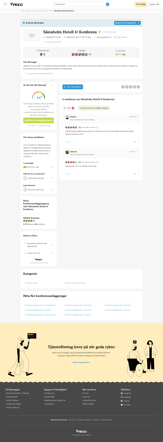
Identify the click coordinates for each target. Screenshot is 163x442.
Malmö (88, 420)
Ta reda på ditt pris (12, 407)
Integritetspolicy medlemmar (55, 400)
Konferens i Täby (31, 283)
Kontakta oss (49, 393)
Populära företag (106, 420)
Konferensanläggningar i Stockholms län (40, 305)
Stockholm (73, 420)
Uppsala (95, 420)
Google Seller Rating (13, 404)
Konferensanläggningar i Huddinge (118, 305)
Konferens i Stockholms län (75, 283)
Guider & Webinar (12, 400)
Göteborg (81, 420)
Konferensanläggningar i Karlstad (117, 310)
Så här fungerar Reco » (81, 362)
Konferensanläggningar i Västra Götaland (40, 315)
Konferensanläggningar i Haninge (37, 310)
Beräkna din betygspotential (39, 120)
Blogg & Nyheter (12, 397)
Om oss (85, 393)
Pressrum (86, 397)
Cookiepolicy (49, 404)
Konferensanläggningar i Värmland (78, 310)
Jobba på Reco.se (89, 400)
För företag (140, 4)
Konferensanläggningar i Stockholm (78, 305)
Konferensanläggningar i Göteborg (78, 315)
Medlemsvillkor (88, 404)
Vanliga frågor (49, 397)
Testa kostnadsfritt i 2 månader (17, 393)
